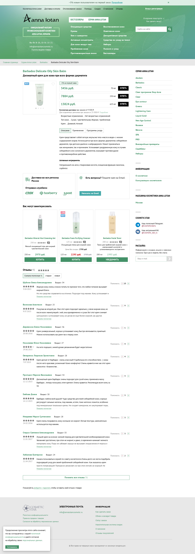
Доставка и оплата (52, 9)
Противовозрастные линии (84, 53)
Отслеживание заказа (72, 9)
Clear (138, 97)
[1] (122, 283)
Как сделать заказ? (153, 21)
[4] (128, 328)
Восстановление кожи (113, 27)
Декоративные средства (115, 35)
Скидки (97, 9)
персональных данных (32, 540)
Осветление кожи (111, 31)
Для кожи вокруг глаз (81, 44)
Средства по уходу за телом (116, 40)
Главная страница (10, 62)
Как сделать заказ (103, 512)
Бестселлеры (77, 19)
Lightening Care (143, 111)
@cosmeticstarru (149, 226)
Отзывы (119, 9)
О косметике (141, 176)
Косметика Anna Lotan (32, 9)
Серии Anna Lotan (97, 19)
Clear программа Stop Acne (148, 92)
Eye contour (141, 102)
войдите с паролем (42, 488)
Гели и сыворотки (79, 35)
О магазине (108, 9)
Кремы (74, 31)
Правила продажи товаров (33, 518)
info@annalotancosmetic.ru (41, 47)
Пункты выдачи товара (41, 50)
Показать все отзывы (76, 477)
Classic (139, 87)
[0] (122, 306)
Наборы (107, 44)
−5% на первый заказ (69, 83)
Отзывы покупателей (105, 533)
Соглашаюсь (12, 547)
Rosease (139, 125)
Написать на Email (90, 193)
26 (84, 242)
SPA (137, 135)
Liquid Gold (141, 116)
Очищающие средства (81, 27)
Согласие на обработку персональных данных (41, 522)
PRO (137, 139)
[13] (128, 283)
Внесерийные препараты (147, 144)
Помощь (88, 9)
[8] (128, 306)
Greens (139, 106)
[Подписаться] (169, 258)
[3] (128, 357)
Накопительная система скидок (109, 525)
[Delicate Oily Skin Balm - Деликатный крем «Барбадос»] (39, 94)
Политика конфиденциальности (35, 515)
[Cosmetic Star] (33, 508)
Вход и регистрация (154, 9)
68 (120, 242)
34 (48, 243)
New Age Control (143, 120)
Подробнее (117, 2)
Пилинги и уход (111, 49)
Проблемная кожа (79, 49)
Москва (139, 202)
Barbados (44, 62)
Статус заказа (101, 520)
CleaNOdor (140, 149)
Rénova (139, 130)
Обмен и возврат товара (106, 516)
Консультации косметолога (148, 180)
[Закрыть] (168, 2)
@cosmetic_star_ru (149, 233)
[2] (128, 376)
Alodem (139, 78)
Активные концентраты (82, 40)
